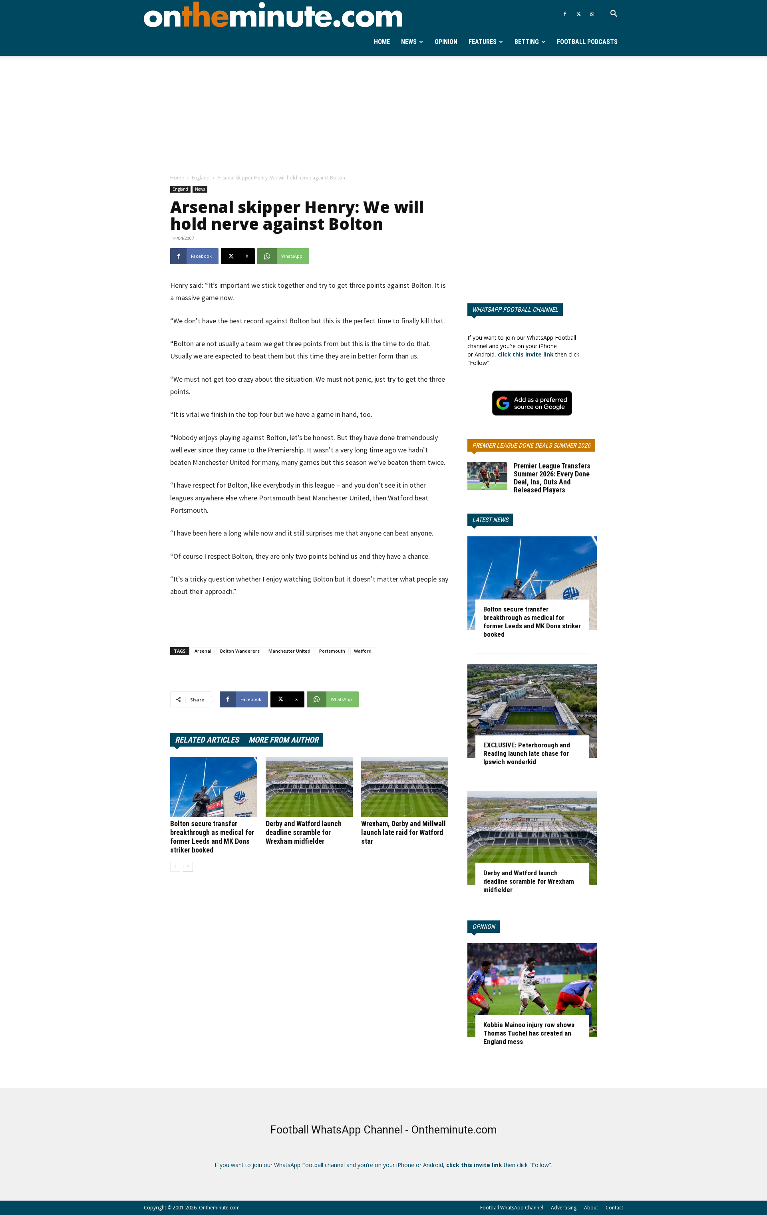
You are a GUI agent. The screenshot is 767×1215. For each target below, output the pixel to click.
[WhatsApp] (592, 14)
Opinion (446, 42)
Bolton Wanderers (240, 651)
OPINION (483, 926)
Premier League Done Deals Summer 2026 (531, 445)
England (201, 177)
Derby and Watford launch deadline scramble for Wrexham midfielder (304, 832)
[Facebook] (565, 14)
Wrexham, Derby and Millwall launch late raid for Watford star (403, 832)
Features (483, 42)
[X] (578, 14)
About (591, 1207)
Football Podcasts (587, 42)
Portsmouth (332, 651)
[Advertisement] (383, 115)
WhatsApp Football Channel (515, 309)
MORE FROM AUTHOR (283, 740)
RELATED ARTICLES (207, 740)
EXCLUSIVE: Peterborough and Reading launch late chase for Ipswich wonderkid (526, 753)
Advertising (563, 1207)
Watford (363, 651)
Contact (614, 1207)
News (409, 42)
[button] (613, 14)
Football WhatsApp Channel (511, 1207)
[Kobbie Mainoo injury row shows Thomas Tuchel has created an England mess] (532, 990)
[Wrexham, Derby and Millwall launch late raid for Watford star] (404, 787)
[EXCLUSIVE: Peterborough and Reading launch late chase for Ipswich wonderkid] (532, 711)
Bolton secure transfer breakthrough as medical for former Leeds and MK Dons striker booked (212, 836)
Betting (527, 42)
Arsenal (203, 651)
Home (382, 42)
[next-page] (188, 867)
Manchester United (289, 651)
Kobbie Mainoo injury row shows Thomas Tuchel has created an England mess (528, 1033)
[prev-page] (175, 867)
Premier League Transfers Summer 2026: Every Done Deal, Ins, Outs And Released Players (552, 478)
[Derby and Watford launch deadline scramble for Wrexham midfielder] (309, 787)
